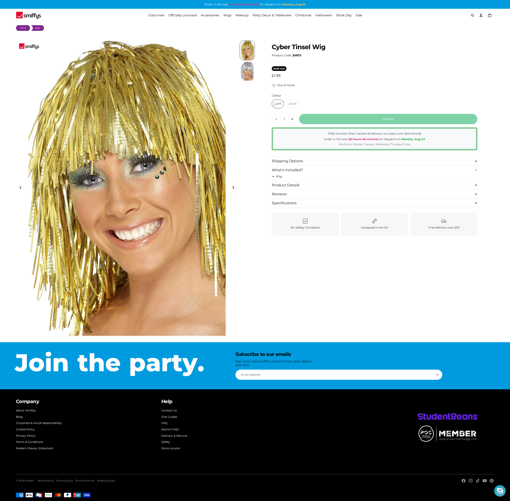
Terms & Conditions (29, 442)
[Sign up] (437, 374)
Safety (165, 442)
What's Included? (287, 170)
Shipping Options (287, 161)
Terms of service (85, 480)
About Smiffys (26, 410)
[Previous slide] (19, 188)
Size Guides (169, 417)
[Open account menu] (481, 15)
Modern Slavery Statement (34, 448)
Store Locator (170, 448)
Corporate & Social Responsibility (39, 423)
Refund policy (46, 480)
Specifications (284, 203)
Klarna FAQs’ (170, 429)
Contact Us (169, 410)
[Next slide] (234, 188)
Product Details (286, 185)
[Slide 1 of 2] (247, 50)
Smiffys (29, 480)
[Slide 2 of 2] (247, 71)
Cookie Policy (25, 429)
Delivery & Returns (174, 436)
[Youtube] (484, 480)
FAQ (164, 423)
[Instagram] (470, 480)
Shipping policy (106, 480)
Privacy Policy (26, 436)
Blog (19, 417)
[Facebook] (463, 480)
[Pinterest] (491, 480)
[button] (500, 491)
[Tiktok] (477, 480)
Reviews (279, 194)
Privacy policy (64, 480)
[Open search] (472, 15)
